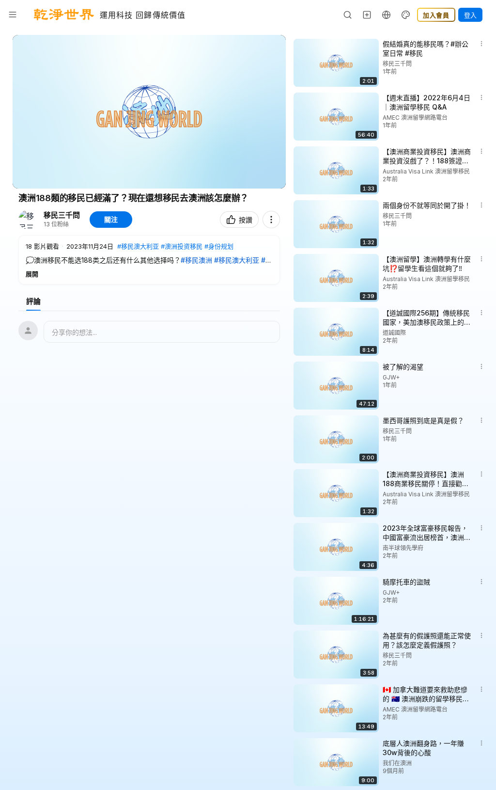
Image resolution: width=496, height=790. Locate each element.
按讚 (245, 220)
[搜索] (348, 14)
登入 (470, 15)
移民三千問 (62, 215)
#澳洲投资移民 (181, 246)
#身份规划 (218, 246)
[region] (149, 112)
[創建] (367, 14)
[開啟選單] (12, 14)
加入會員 (436, 15)
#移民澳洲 (196, 260)
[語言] (386, 14)
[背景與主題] (406, 14)
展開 (32, 274)
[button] (149, 259)
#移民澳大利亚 (138, 246)
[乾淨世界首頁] (64, 14)
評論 (33, 301)
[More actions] (271, 219)
